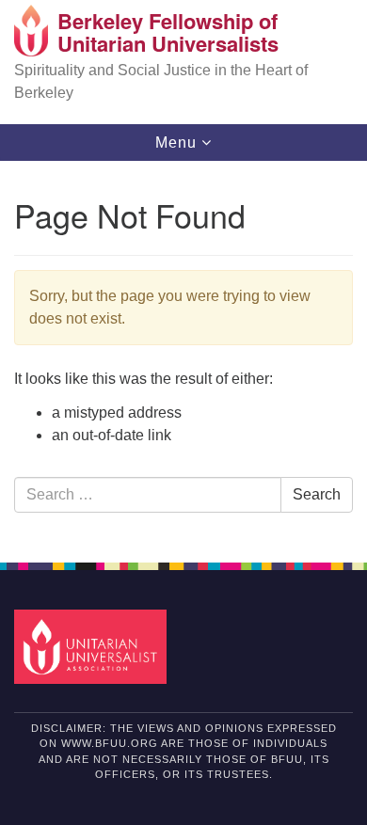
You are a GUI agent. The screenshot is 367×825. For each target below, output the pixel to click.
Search (317, 494)
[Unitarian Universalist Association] (93, 646)
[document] (183, 351)
